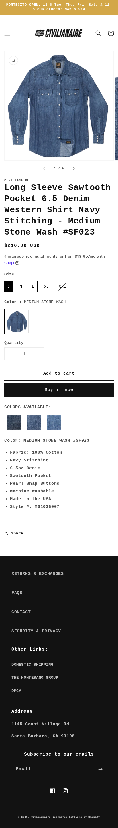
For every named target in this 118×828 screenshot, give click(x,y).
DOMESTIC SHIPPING (32, 664)
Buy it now (59, 389)
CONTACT (21, 612)
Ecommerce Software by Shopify (76, 817)
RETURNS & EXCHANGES (37, 573)
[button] (7, 33)
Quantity (13, 343)
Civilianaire (41, 817)
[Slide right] (73, 168)
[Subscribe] (100, 769)
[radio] (8, 286)
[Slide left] (44, 168)
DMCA (16, 690)
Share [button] (17, 533)
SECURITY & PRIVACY (36, 631)
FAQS (16, 593)
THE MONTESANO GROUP (34, 677)
